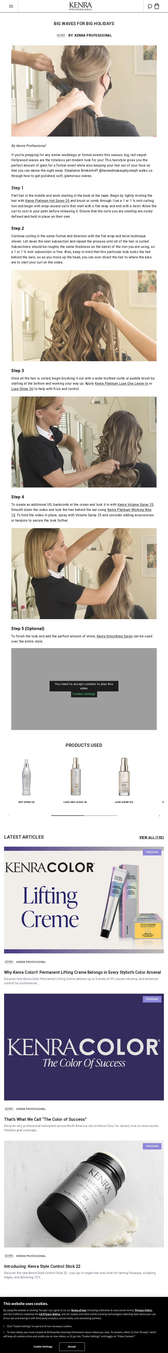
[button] (11, 6)
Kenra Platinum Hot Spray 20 (47, 201)
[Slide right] (159, 815)
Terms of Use (78, 1310)
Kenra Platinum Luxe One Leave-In (121, 383)
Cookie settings (84, 694)
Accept (72, 1346)
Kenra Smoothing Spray (115, 636)
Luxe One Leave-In (75, 802)
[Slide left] (8, 815)
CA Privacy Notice (49, 1314)
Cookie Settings (43, 1346)
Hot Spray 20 (26, 802)
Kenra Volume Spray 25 (136, 505)
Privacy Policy (143, 1310)
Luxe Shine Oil (22, 389)
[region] (84, 1325)
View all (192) (151, 837)
